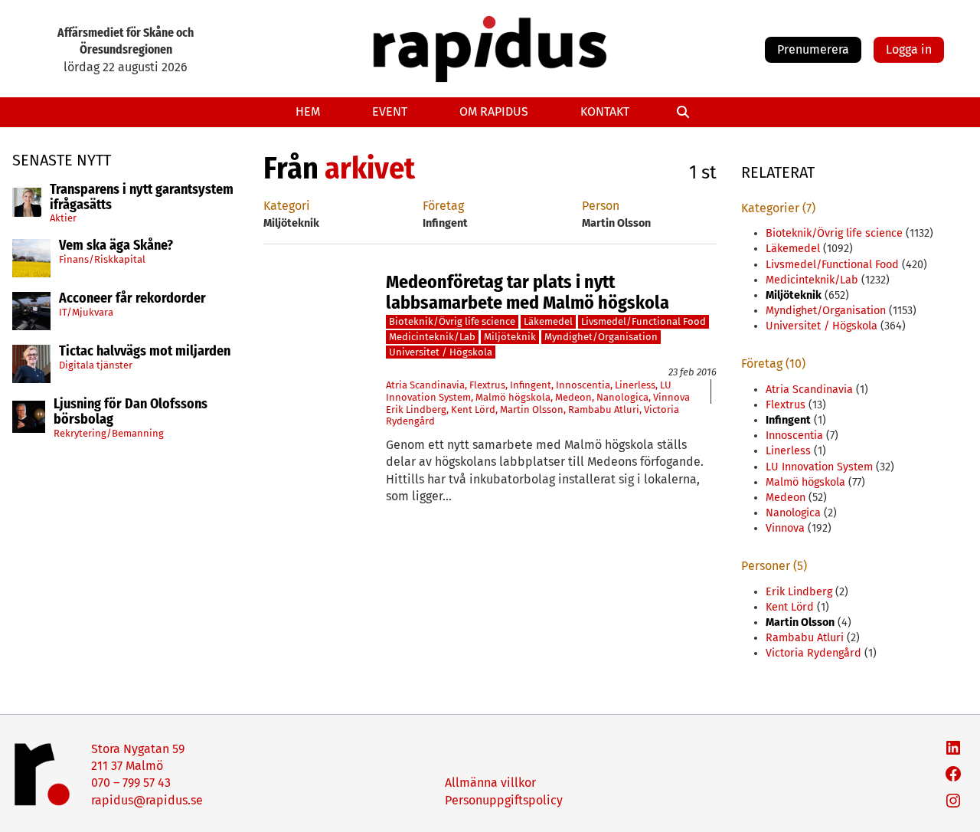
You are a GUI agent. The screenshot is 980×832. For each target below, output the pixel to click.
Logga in (909, 49)
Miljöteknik (510, 336)
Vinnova (671, 397)
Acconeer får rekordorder (134, 298)
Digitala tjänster (95, 365)
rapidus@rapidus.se (147, 800)
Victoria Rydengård (813, 653)
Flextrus (487, 385)
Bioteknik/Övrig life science (452, 321)
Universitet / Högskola (440, 352)
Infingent (530, 385)
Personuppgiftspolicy (504, 800)
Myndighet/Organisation (601, 336)
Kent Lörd (473, 409)
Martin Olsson (532, 409)
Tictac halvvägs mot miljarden (144, 351)
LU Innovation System (819, 466)
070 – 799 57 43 (131, 782)
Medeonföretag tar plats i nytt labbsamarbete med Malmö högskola (527, 292)
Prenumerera (813, 49)
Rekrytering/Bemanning (109, 432)
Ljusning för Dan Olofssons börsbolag (130, 412)
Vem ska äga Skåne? (116, 246)
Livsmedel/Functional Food (643, 321)
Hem (308, 111)
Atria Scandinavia (425, 385)
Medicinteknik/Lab (432, 336)
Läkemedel (548, 321)
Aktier (63, 218)
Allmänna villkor (490, 782)
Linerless (635, 385)
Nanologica (622, 397)
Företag (443, 205)
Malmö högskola (512, 397)
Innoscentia (583, 385)
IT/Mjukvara (86, 312)
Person (600, 205)
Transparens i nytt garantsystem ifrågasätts (142, 197)
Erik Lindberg (416, 409)
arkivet (370, 168)
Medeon (573, 397)
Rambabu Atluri (603, 409)
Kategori (286, 205)
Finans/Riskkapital (102, 259)
